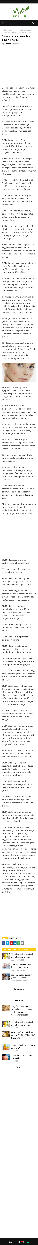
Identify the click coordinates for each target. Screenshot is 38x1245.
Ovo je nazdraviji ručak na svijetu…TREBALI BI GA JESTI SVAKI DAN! (23, 1035)
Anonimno (9, 44)
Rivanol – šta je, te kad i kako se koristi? (23, 1046)
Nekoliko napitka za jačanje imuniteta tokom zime (22, 955)
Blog (27, 1242)
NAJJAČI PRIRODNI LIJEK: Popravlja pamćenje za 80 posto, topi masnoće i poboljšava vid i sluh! (21, 1010)
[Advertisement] (19, 67)
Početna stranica (9, 30)
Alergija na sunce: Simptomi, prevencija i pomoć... (23, 1056)
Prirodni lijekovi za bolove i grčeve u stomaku (22, 976)
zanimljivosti (22, 30)
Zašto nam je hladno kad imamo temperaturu (21, 965)
